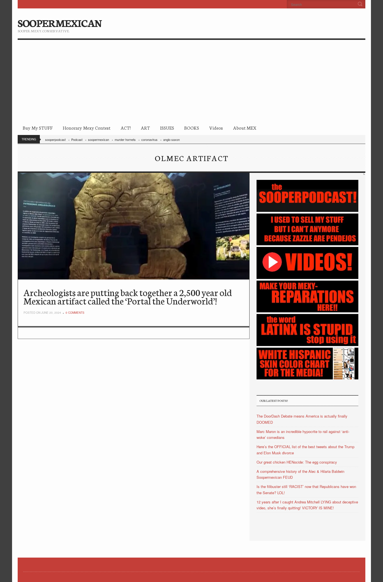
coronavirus (149, 139)
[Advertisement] (191, 82)
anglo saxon (171, 139)
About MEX (244, 127)
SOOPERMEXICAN (59, 22)
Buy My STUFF (38, 127)
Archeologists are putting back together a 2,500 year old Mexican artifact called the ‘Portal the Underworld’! (128, 296)
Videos (216, 127)
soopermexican (98, 139)
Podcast (76, 139)
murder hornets (125, 139)
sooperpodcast (55, 139)
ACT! (126, 127)
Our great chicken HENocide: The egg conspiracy (297, 462)
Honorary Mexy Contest (86, 127)
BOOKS (191, 127)
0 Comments (75, 313)
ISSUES (167, 127)
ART (145, 127)
